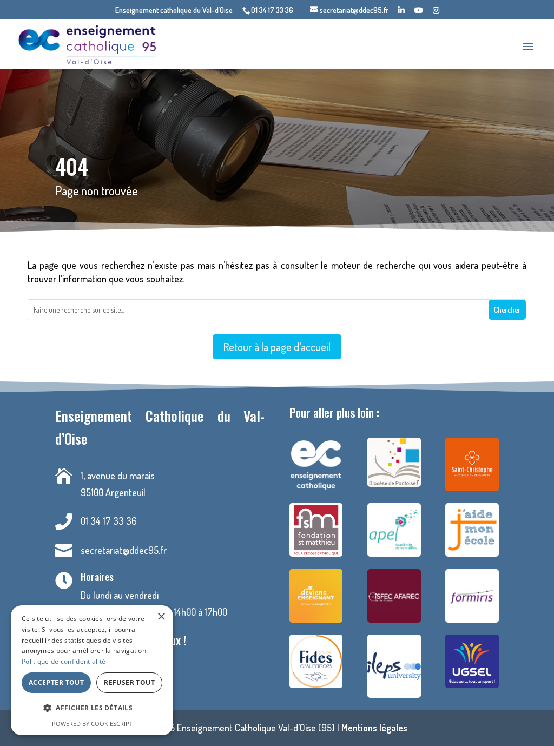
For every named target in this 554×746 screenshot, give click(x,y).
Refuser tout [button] (129, 682)
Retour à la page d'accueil (277, 347)
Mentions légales (374, 728)
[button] (92, 708)
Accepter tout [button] (56, 682)
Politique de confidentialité (63, 661)
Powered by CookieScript (92, 723)
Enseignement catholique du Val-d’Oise (174, 10)
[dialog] (92, 670)
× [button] (161, 617)
